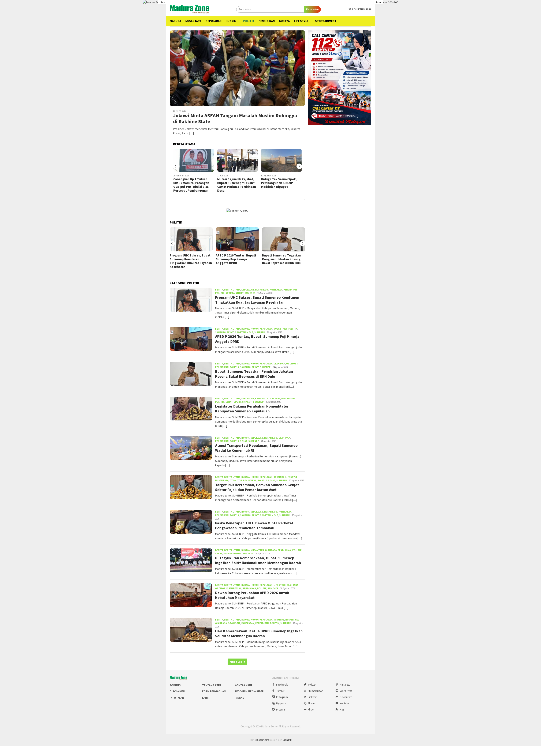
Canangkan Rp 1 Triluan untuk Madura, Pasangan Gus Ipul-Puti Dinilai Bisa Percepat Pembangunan (191, 184)
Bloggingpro (262, 739)
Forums (175, 685)
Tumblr (280, 691)
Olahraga (279, 363)
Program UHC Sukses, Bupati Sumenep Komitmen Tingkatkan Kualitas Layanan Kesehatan (191, 261)
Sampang (220, 332)
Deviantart (346, 697)
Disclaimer (177, 691)
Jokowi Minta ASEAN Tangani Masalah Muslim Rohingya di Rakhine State (235, 119)
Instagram (282, 697)
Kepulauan (247, 289)
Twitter (312, 684)
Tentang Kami (211, 685)
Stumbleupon (315, 691)
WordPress (346, 691)
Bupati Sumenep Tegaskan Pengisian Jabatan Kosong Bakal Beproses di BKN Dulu (282, 259)
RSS (342, 709)
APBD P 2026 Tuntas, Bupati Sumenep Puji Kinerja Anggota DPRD (236, 259)
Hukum (255, 328)
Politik (219, 293)
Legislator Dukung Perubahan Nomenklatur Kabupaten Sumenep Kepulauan (252, 408)
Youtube (344, 703)
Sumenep (250, 293)
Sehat (230, 332)
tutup (162, 2)
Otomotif (292, 363)
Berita (219, 289)
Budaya (245, 328)
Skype (311, 703)
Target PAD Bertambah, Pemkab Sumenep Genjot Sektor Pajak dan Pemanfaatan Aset (257, 487)
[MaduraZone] (189, 9)
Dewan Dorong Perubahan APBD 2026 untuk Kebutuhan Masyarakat (252, 595)
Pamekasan (275, 289)
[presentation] (175, 166)
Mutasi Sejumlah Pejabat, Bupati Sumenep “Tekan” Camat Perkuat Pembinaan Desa (236, 184)
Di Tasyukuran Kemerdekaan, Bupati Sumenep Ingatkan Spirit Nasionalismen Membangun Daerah (258, 560)
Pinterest (345, 684)
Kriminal (260, 398)
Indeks (239, 698)
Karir (205, 698)
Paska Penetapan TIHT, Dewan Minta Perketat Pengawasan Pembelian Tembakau (254, 525)
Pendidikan (290, 289)
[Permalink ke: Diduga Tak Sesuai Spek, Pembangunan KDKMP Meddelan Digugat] (281, 160)
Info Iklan (177, 698)
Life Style (291, 477)
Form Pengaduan (214, 691)
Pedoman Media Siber (249, 691)
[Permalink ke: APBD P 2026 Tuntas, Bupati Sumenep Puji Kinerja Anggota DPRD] (237, 239)
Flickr (311, 709)
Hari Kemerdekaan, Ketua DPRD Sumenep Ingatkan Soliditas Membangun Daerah (259, 633)
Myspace (281, 703)
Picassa (280, 709)
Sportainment (234, 293)
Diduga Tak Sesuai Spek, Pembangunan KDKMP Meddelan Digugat (279, 183)
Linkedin (312, 697)
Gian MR (287, 739)
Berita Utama (232, 289)
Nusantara (261, 289)
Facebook (282, 684)
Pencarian (312, 9)
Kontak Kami (243, 685)
